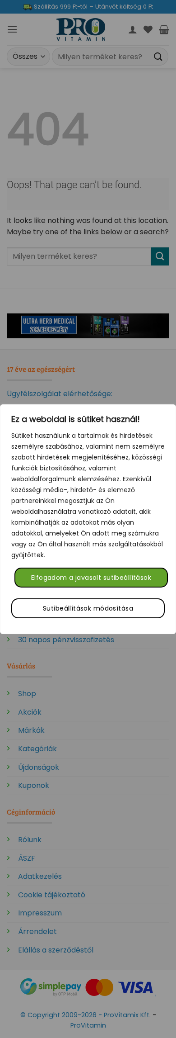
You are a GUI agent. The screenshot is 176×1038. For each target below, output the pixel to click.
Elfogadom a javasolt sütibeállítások (91, 577)
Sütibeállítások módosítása (88, 608)
